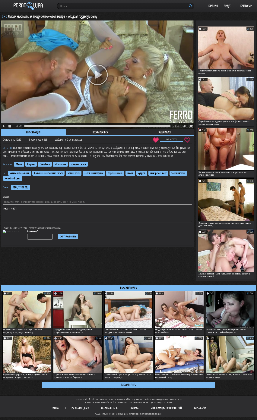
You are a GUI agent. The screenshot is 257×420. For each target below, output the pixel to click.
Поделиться (164, 132)
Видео (227, 6)
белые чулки (74, 173)
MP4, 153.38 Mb (20, 187)
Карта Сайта (200, 408)
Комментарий (8, 208)
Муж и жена (60, 164)
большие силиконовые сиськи (48, 173)
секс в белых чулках (93, 173)
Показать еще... (128, 385)
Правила (134, 408)
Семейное (45, 164)
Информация (33, 132)
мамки (130, 173)
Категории (246, 6)
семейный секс (12, 178)
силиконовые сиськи (19, 173)
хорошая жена (178, 173)
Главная (213, 6)
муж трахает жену (158, 173)
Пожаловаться (100, 132)
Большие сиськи (78, 164)
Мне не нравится (187, 140)
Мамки (19, 164)
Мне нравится (156, 140)
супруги (141, 173)
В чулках (31, 164)
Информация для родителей (166, 408)
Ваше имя (7, 197)
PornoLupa (93, 399)
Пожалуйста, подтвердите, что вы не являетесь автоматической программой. (32, 228)
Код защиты (31, 231)
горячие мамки (115, 173)
